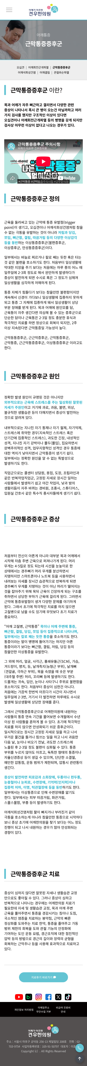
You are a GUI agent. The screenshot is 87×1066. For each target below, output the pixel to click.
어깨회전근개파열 (38, 67)
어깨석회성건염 (27, 72)
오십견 (20, 67)
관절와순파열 (61, 72)
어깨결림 (45, 72)
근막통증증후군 (61, 67)
